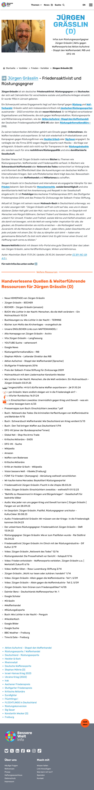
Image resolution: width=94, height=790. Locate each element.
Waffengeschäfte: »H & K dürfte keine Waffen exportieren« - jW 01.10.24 (42, 387)
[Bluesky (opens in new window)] (6, 751)
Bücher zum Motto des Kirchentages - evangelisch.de (32, 324)
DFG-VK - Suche (13, 444)
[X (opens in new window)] (12, 751)
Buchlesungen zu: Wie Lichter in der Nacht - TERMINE (32, 320)
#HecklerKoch (11, 619)
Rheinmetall (11, 662)
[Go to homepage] (18, 736)
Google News (11, 347)
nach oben (85, 723)
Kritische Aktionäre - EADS (18, 439)
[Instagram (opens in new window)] (34, 751)
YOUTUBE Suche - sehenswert (20, 342)
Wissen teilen (42, 765)
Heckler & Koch (13, 658)
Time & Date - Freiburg (16, 637)
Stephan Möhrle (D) (15, 669)
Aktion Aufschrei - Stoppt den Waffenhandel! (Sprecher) (34, 361)
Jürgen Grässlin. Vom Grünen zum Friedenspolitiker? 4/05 (35, 587)
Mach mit (43, 760)
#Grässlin (9, 600)
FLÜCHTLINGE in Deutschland (21, 702)
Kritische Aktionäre (14, 462)
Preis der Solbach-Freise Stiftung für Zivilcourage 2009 (34, 370)
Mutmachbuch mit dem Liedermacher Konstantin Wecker (34, 374)
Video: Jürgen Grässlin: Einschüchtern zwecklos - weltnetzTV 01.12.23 (41, 489)
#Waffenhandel (12, 605)
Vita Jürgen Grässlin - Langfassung (23, 338)
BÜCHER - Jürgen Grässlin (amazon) (23, 307)
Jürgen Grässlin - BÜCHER (18, 302)
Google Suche (11, 628)
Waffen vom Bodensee (16, 457)
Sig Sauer (10, 709)
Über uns (11, 760)
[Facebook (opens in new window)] (23, 751)
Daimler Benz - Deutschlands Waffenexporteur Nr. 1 (31, 591)
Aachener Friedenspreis (17, 684)
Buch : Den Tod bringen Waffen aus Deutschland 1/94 (32, 425)
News (47, 5)
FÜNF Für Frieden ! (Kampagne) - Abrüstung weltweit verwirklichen (40, 476)
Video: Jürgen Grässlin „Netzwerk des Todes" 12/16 (31, 551)
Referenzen (9, 769)
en (84, 5)
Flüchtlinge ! (11, 698)
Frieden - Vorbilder (40, 68)
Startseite (10, 68)
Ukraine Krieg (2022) (16, 677)
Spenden (41, 775)
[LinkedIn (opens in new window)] (17, 751)
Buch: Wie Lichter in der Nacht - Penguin (26, 614)
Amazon (8, 453)
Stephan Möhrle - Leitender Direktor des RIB (27, 356)
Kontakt (40, 778)
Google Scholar (12, 596)
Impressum (9, 781)
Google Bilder (11, 623)
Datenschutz (10, 778)
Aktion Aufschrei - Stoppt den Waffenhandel (28, 647)
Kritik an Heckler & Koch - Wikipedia (23, 466)
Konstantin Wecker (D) (16, 713)
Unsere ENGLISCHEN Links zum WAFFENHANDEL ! (30, 329)
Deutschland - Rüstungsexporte (22, 655)
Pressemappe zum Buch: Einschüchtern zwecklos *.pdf (33, 408)
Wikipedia (9, 448)
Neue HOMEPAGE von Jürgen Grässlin (24, 298)
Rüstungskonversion (16, 706)
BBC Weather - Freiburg (17, 632)
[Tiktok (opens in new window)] (39, 751)
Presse (7, 772)
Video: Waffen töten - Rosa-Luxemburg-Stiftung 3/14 (33, 569)
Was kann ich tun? (45, 772)
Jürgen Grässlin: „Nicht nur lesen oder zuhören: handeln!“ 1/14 (37, 573)
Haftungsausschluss (13, 775)
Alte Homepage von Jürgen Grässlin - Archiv (28, 333)
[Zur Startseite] (7, 4)
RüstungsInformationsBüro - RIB (21, 351)
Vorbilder (23, 68)
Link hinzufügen (44, 769)
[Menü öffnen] (91, 5)
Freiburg (9, 717)
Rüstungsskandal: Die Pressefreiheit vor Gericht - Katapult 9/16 (38, 556)
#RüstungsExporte (14, 610)
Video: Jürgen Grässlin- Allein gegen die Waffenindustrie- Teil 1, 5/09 (41, 578)
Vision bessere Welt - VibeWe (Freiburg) (25, 471)
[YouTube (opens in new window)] (28, 751)
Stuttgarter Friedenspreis (18, 688)
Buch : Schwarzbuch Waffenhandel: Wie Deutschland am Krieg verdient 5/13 (44, 421)
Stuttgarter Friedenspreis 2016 (21, 365)
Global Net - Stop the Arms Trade (21, 434)
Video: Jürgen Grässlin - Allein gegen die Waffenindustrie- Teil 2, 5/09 (41, 582)
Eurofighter (11, 695)
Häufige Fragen (11, 765)
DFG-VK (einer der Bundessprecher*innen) (27, 430)
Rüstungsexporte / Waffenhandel (22, 651)
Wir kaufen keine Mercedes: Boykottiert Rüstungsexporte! (34, 480)
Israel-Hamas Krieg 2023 (18, 673)
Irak (7, 680)
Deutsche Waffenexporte (18, 666)
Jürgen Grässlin (23, 78)
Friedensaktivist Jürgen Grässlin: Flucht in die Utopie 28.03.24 (37, 485)
